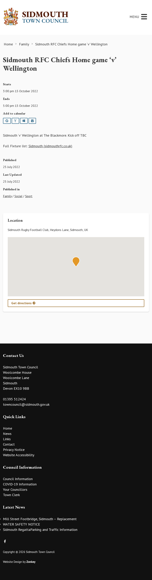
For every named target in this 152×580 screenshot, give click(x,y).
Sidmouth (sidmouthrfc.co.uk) (50, 146)
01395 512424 (14, 399)
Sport (28, 196)
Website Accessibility (18, 455)
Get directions (21, 303)
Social (18, 196)
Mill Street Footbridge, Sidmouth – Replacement (40, 519)
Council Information (18, 479)
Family (7, 196)
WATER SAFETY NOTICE (21, 524)
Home (7, 428)
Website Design (12, 562)
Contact (9, 444)
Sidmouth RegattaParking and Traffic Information (40, 529)
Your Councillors (15, 489)
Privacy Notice (14, 449)
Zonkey (30, 562)
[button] (76, 261)
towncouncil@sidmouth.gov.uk (26, 404)
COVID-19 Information (20, 484)
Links (7, 439)
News (7, 433)
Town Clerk (11, 495)
